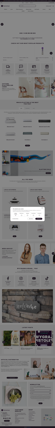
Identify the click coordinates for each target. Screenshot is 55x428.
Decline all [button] (31, 218)
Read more (28, 211)
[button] (15, 218)
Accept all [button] (39, 218)
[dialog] (27, 214)
